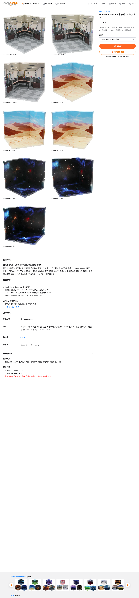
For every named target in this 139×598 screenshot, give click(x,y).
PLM (23, 337)
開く (100, 39)
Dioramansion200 (105, 11)
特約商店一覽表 (13, 307)
